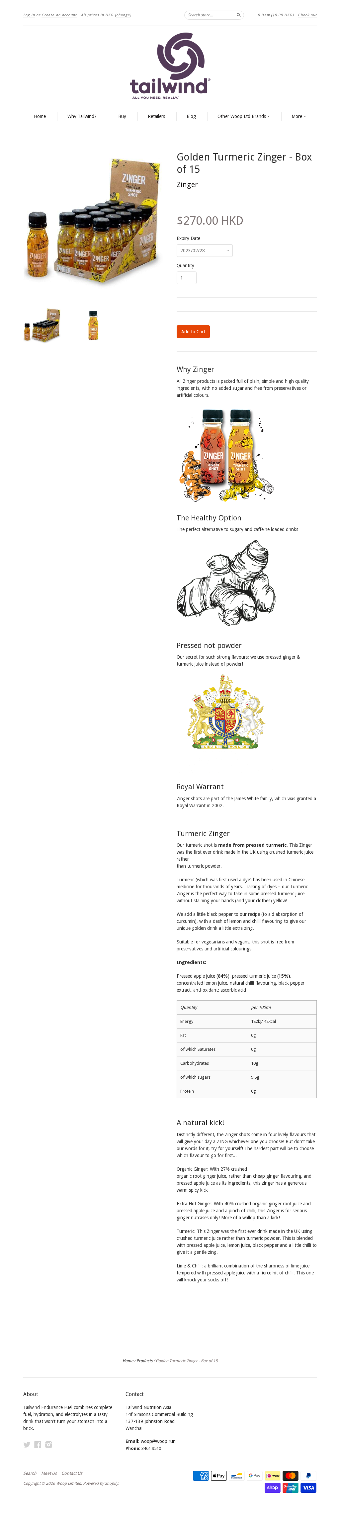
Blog (191, 116)
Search (30, 1473)
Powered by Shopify (100, 1483)
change (123, 15)
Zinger (187, 184)
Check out (307, 15)
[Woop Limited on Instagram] (48, 1445)
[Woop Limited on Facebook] (38, 1445)
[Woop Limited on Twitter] (27, 1445)
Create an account (59, 15)
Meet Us (49, 1473)
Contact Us (71, 1473)
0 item (276, 15)
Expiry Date (188, 238)
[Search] (239, 15)
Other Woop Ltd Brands (242, 116)
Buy (122, 116)
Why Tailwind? (82, 116)
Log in (29, 15)
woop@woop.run (158, 1441)
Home (40, 116)
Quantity (185, 266)
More (297, 116)
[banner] (170, 66)
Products (144, 1360)
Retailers (156, 116)
